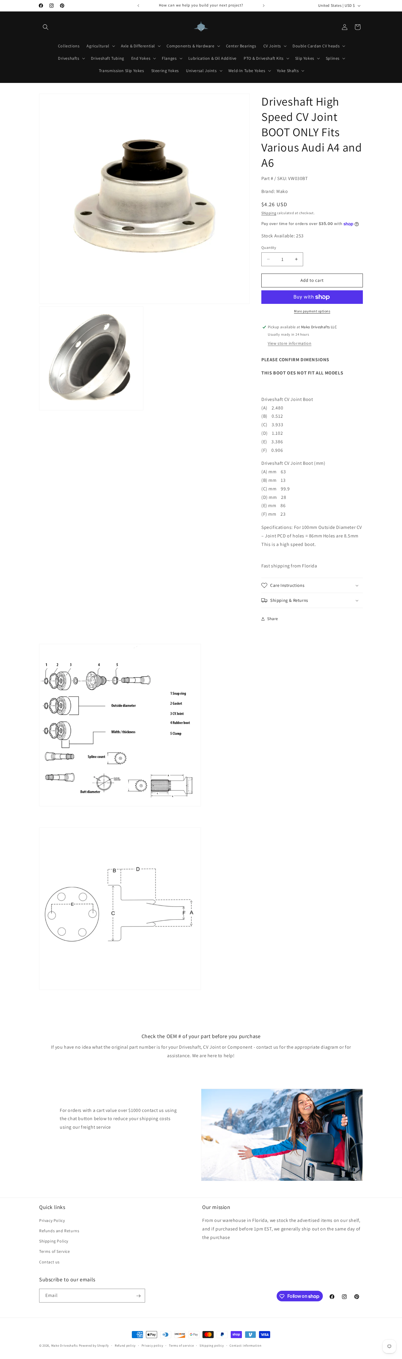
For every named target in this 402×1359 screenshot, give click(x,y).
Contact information (245, 1345)
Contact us (49, 1262)
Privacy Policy (52, 1220)
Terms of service (181, 1345)
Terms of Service (54, 1251)
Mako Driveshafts (64, 1345)
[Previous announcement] (138, 5)
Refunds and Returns (59, 1230)
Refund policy (125, 1345)
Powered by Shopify (94, 1345)
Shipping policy (212, 1345)
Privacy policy (152, 1345)
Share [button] (272, 618)
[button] (45, 27)
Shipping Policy (53, 1241)
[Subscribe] (138, 1296)
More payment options (312, 311)
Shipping (268, 213)
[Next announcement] (263, 5)
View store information (289, 343)
